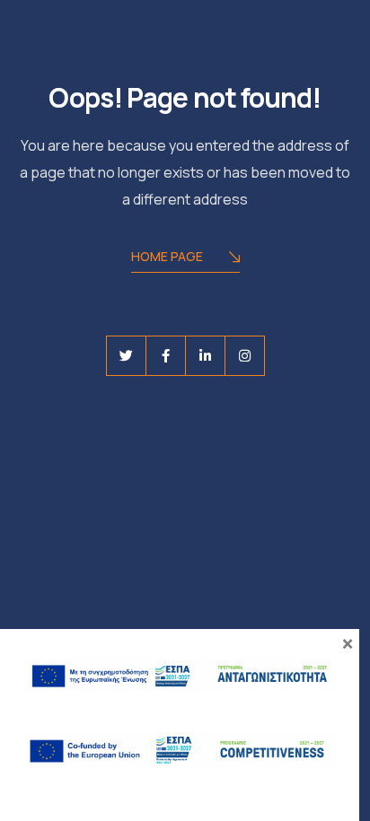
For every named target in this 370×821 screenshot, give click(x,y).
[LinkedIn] (205, 355)
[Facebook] (165, 355)
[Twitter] (126, 355)
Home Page (167, 256)
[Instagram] (244, 355)
